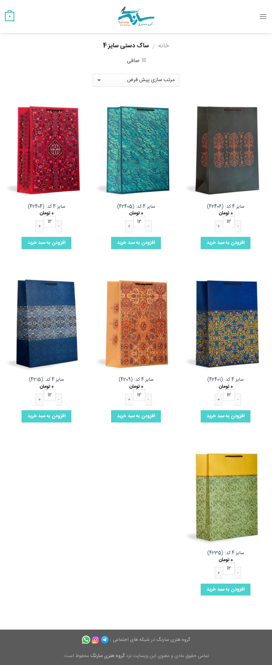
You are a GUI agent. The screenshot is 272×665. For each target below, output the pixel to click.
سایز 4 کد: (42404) (46, 207)
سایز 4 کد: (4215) (46, 380)
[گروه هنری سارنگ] (136, 16)
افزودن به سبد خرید (225, 243)
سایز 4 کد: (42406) (225, 207)
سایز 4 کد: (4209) (136, 380)
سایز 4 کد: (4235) (225, 553)
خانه (163, 46)
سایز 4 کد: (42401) (225, 380)
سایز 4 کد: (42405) (136, 207)
